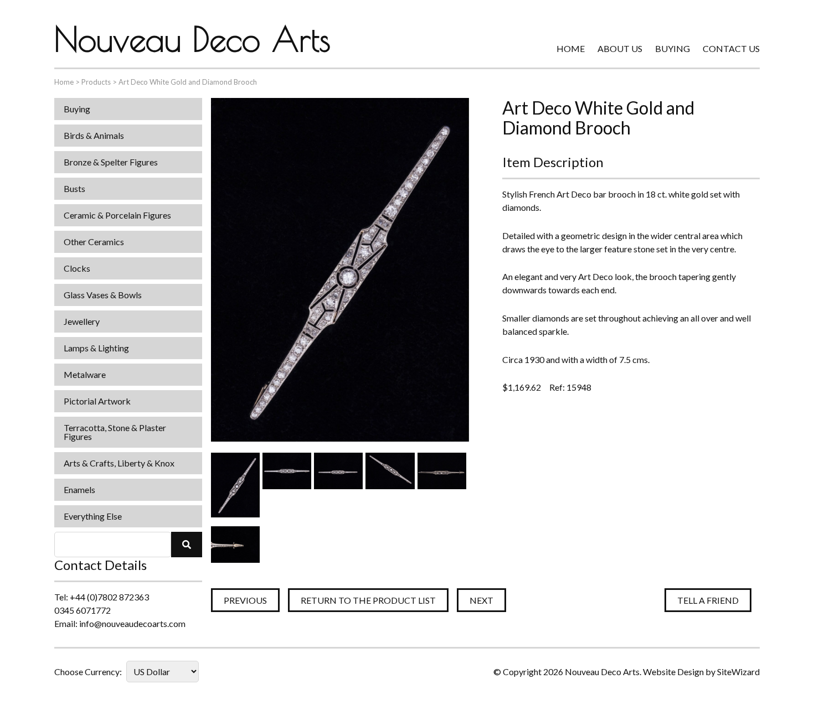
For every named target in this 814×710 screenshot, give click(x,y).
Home (571, 48)
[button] (186, 544)
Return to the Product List (368, 600)
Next (481, 600)
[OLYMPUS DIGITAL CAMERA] (235, 485)
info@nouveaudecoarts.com (132, 623)
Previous (245, 600)
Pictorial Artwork (97, 401)
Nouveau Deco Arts (192, 38)
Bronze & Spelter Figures (111, 162)
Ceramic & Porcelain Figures (117, 215)
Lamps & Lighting (96, 348)
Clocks (77, 268)
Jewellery (82, 321)
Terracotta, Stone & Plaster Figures (115, 432)
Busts (74, 188)
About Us (619, 48)
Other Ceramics (94, 241)
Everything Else (93, 516)
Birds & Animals (94, 135)
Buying (672, 48)
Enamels (79, 489)
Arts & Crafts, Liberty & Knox (119, 463)
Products (96, 81)
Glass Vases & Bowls (103, 294)
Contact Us (731, 48)
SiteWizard (738, 671)
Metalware (85, 374)
